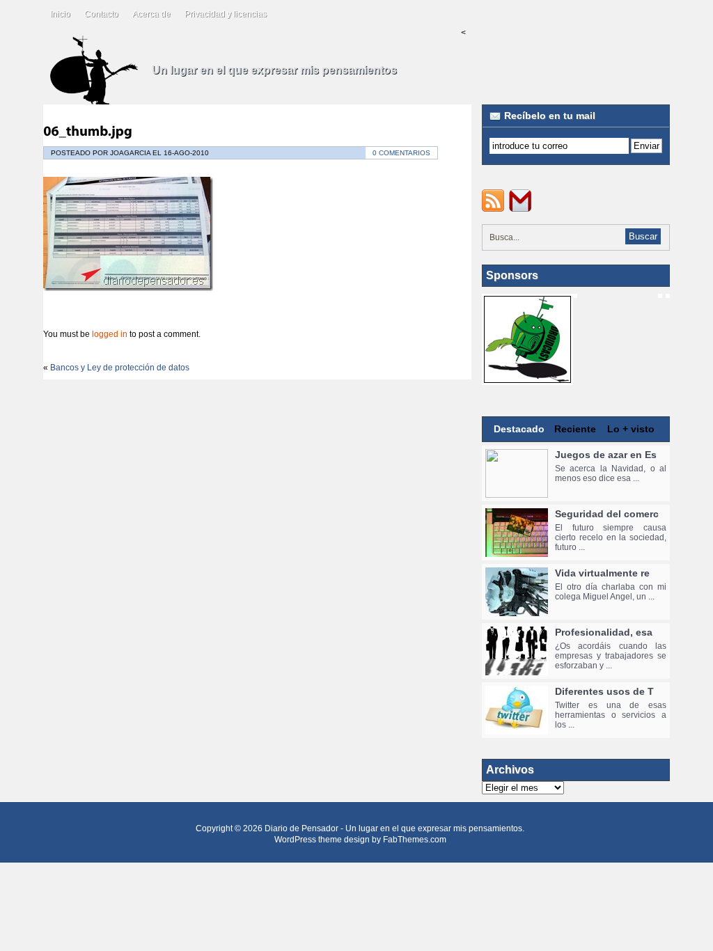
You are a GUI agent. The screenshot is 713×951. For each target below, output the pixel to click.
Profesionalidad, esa (603, 632)
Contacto (101, 14)
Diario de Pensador (301, 828)
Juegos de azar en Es (606, 454)
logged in (109, 334)
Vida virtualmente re (602, 573)
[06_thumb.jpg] (87, 131)
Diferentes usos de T (604, 691)
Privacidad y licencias (226, 14)
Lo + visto (631, 428)
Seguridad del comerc (607, 513)
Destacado (519, 428)
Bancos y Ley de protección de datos (119, 367)
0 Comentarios (401, 153)
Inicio (60, 14)
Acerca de (151, 14)
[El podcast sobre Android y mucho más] (527, 378)
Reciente (575, 428)
